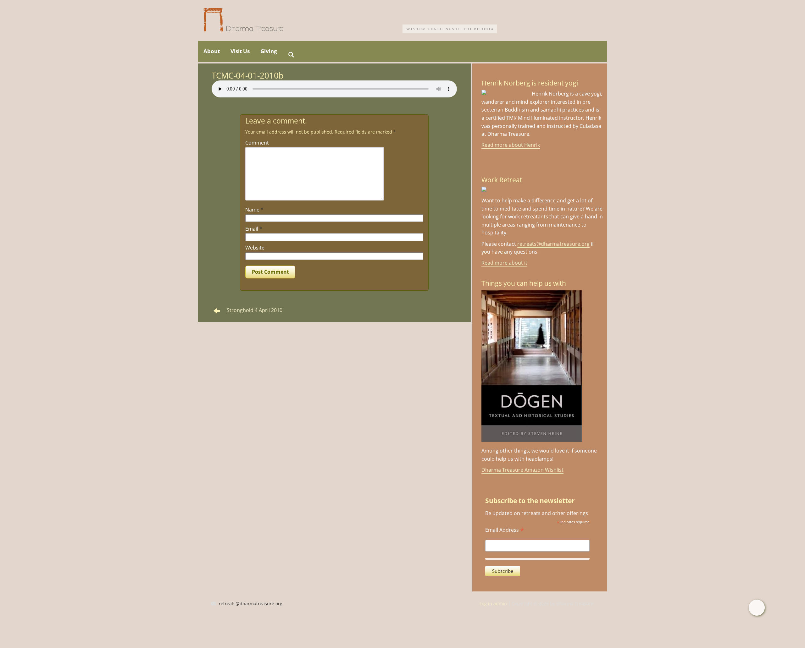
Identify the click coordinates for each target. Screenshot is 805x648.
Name (254, 209)
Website (254, 247)
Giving (268, 51)
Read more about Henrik (510, 144)
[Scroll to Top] (757, 608)
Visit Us (240, 51)
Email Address (504, 529)
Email (253, 228)
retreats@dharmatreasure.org (553, 243)
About (211, 51)
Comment (257, 142)
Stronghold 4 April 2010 (254, 310)
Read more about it (504, 262)
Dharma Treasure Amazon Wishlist (522, 469)
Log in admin (493, 604)
